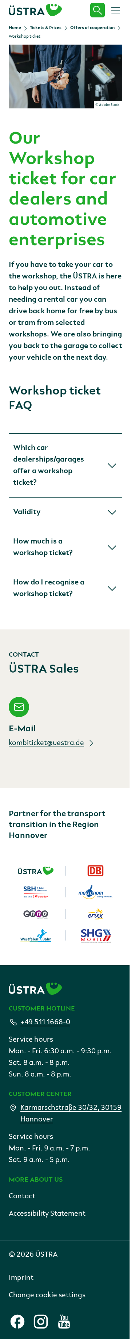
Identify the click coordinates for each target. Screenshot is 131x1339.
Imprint (21, 1278)
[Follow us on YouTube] (64, 1321)
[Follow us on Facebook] (17, 1321)
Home (15, 28)
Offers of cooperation (92, 28)
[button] (65, 465)
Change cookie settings (47, 1295)
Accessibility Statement (47, 1214)
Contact (22, 1196)
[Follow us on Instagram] (40, 1321)
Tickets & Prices (45, 28)
